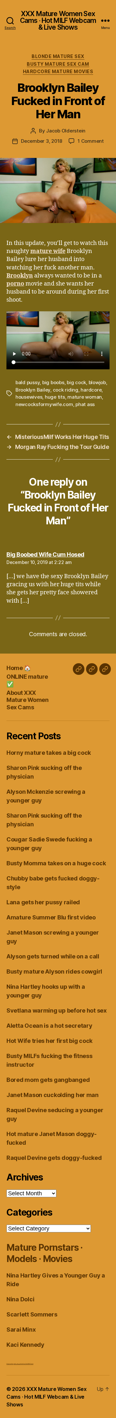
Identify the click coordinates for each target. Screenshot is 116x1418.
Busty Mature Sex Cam (58, 64)
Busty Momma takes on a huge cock (56, 863)
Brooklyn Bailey (32, 390)
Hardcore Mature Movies (58, 71)
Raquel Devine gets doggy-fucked (54, 1157)
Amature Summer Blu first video (51, 917)
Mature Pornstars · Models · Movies (44, 1253)
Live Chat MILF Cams (28, 1364)
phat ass (85, 404)
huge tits (55, 397)
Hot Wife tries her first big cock (49, 1040)
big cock (76, 382)
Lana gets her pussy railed (43, 902)
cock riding (65, 390)
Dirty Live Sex (9, 1364)
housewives (28, 397)
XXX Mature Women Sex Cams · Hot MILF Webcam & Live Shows (58, 20)
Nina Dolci (20, 1299)
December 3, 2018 (41, 141)
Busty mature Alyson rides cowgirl (54, 971)
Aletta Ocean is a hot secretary (49, 1025)
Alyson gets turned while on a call (52, 956)
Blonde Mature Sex (58, 56)
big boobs (53, 382)
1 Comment (91, 141)
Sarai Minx (20, 1329)
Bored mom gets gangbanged (48, 1079)
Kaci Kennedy (25, 1344)
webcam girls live (18, 1364)
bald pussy (27, 382)
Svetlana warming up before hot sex (56, 1010)
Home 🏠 (18, 668)
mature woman (84, 397)
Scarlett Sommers (31, 1314)
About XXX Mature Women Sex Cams (27, 700)
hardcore (91, 390)
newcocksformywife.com (44, 404)
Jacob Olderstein (65, 131)
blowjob (97, 382)
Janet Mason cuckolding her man (52, 1095)
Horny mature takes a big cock (48, 752)
